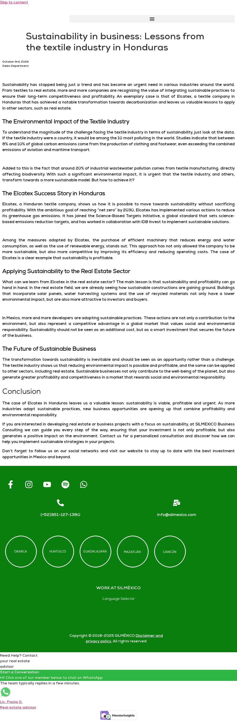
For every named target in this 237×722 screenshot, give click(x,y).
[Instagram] (29, 484)
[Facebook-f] (10, 484)
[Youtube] (47, 484)
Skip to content (14, 2)
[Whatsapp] (83, 484)
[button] (152, 19)
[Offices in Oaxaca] (21, 551)
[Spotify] (65, 484)
